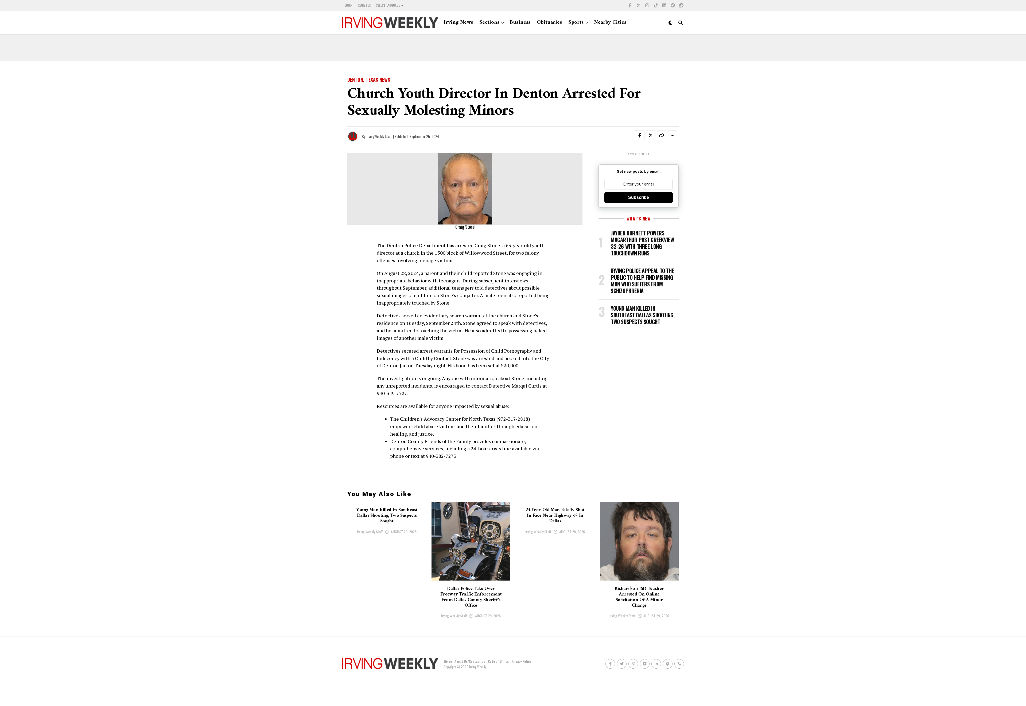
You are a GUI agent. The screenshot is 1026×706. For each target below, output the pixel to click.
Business (520, 22)
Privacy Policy (521, 661)
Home (448, 661)
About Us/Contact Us (469, 661)
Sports (576, 22)
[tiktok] (655, 5)
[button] (643, 136)
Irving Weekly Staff (370, 531)
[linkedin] (664, 5)
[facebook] (630, 5)
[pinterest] (672, 5)
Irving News (458, 22)
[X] (638, 5)
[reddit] (681, 5)
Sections (489, 22)
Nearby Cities (610, 22)
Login (348, 5)
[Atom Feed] (668, 664)
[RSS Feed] (679, 664)
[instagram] (647, 5)
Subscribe (638, 197)
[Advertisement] (513, 48)
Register (364, 5)
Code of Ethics (498, 661)
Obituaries (549, 22)
